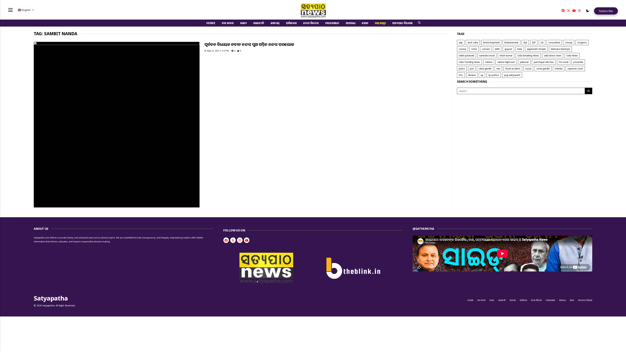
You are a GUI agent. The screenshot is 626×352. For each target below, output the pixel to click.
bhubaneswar (511, 42)
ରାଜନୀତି (258, 23)
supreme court (575, 68)
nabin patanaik (466, 55)
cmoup (568, 42)
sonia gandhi (543, 68)
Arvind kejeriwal (491, 42)
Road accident (512, 68)
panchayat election (544, 62)
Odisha (488, 62)
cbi (542, 42)
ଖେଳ (365, 23)
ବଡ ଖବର (228, 23)
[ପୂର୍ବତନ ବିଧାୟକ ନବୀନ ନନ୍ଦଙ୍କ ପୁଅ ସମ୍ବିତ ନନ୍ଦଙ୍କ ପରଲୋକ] (117, 124)
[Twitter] (568, 11)
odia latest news (552, 55)
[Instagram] (579, 11)
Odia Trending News (469, 62)
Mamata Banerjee (560, 49)
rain (498, 68)
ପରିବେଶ (291, 23)
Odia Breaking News (528, 55)
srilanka (559, 68)
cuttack (486, 49)
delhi (497, 49)
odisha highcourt (506, 62)
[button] (587, 10)
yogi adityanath (512, 75)
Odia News (572, 55)
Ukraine (472, 75)
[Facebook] (563, 11)
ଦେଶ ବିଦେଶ (311, 23)
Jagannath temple (536, 49)
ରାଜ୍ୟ (243, 23)
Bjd (525, 42)
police (462, 68)
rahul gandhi (485, 68)
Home (210, 23)
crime (474, 49)
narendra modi (487, 55)
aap (461, 42)
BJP (534, 42)
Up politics (493, 75)
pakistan (524, 62)
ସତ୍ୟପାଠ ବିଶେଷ (402, 23)
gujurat (508, 49)
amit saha (473, 42)
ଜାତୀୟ (275, 23)
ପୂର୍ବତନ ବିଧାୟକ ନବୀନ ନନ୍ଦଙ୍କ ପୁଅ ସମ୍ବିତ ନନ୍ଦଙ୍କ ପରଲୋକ (249, 44)
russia (528, 68)
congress (582, 42)
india (519, 49)
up (482, 75)
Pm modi (563, 62)
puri (472, 68)
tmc (461, 75)
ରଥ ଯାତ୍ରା (380, 23)
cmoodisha (554, 42)
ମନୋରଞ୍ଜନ (332, 23)
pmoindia (578, 62)
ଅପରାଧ (350, 23)
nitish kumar (506, 55)
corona (462, 49)
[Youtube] (574, 11)
